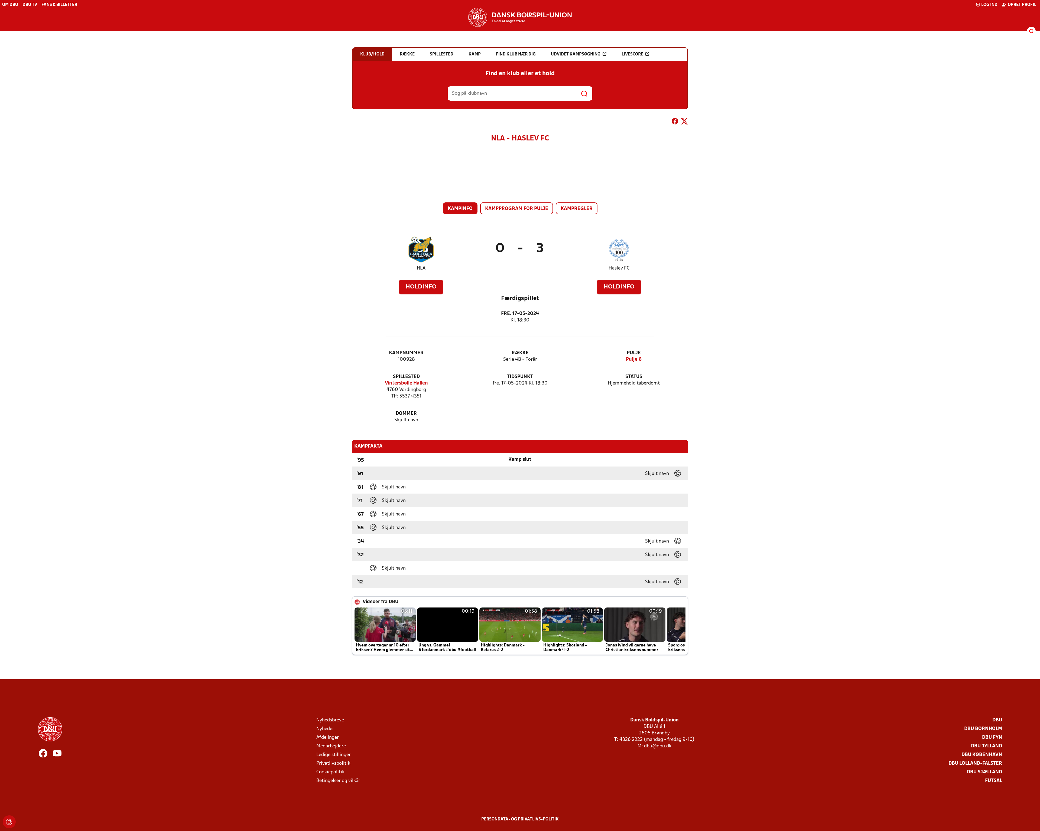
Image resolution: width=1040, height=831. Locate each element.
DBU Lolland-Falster (975, 763)
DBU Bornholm (983, 729)
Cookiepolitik (330, 772)
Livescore (632, 54)
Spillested (406, 377)
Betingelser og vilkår (338, 781)
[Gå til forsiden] (520, 17)
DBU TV (29, 5)
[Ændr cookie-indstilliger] (9, 821)
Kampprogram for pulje (516, 208)
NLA (421, 268)
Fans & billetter (59, 5)
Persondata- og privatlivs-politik (520, 819)
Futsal (993, 781)
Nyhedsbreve (330, 720)
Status (633, 377)
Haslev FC (619, 268)
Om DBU (10, 5)
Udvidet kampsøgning (575, 54)
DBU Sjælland (984, 772)
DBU (997, 720)
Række (520, 353)
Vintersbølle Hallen (406, 383)
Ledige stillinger (333, 755)
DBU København (981, 755)
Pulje (634, 353)
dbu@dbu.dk (657, 746)
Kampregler (577, 208)
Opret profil (1022, 5)
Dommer (406, 413)
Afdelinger (327, 737)
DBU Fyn (992, 737)
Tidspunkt (520, 377)
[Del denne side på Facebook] (675, 122)
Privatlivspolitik (333, 763)
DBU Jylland (986, 746)
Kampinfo (460, 208)
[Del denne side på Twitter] (684, 122)
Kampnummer (406, 353)
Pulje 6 (634, 359)
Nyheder (325, 729)
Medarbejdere (331, 746)
